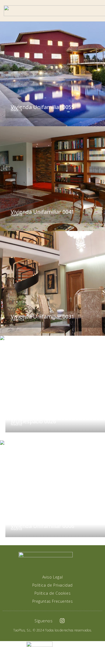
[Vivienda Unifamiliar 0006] (52, 492)
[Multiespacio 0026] (52, 388)
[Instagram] (62, 620)
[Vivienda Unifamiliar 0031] (52, 283)
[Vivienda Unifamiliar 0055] (52, 73)
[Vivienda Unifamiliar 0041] (52, 178)
